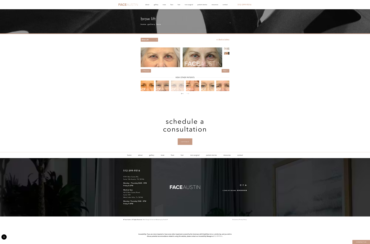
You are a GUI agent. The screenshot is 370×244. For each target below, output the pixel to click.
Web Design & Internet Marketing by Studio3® (155, 219)
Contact (225, 4)
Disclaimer (235, 219)
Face (171, 4)
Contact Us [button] (361, 242)
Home (143, 24)
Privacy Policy (243, 219)
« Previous (145, 71)
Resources (215, 4)
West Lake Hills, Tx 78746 (133, 197)
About (147, 4)
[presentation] (182, 93)
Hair (179, 4)
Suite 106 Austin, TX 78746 (133, 179)
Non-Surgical (189, 4)
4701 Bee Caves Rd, (131, 177)
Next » (225, 71)
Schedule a (185, 125)
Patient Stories (202, 4)
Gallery (156, 4)
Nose (164, 4)
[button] (4, 237)
